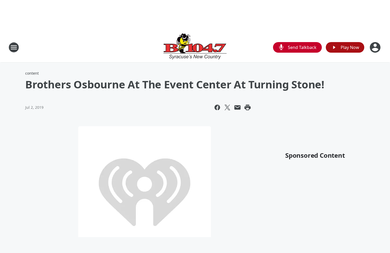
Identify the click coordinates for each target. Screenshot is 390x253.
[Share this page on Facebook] (217, 107)
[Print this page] (247, 107)
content (32, 73)
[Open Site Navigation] (13, 47)
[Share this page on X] (227, 107)
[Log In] (376, 47)
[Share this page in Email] (237, 107)
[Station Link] (195, 47)
